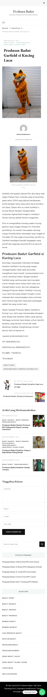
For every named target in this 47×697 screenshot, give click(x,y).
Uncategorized (9, 674)
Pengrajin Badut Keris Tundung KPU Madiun (20, 582)
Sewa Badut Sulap (11, 656)
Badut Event (9, 43)
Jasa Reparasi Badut (12, 633)
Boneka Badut (9, 621)
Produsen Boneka (10, 651)
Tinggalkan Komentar (23, 139)
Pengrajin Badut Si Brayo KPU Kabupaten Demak (22, 567)
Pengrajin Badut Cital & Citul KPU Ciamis (19, 577)
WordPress (29, 691)
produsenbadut (23, 134)
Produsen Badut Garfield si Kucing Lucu (21, 369)
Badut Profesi (9, 610)
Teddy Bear (7, 668)
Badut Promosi (22, 420)
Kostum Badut (8, 443)
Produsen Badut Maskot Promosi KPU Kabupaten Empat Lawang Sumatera (16, 427)
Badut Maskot (8, 420)
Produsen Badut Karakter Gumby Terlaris (16, 468)
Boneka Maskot (9, 627)
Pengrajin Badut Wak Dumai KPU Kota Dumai (20, 562)
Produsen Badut (23, 11)
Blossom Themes (36, 688)
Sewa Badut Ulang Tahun (14, 45)
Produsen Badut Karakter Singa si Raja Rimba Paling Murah (16, 451)
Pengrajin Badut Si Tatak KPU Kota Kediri (19, 572)
